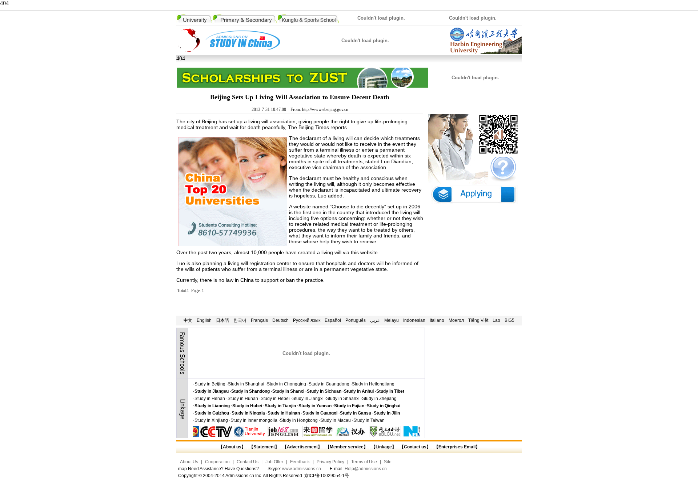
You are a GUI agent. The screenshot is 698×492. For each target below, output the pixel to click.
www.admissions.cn (301, 468)
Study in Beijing (209, 384)
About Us (189, 461)
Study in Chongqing (286, 384)
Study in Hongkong (299, 420)
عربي (375, 320)
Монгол (456, 320)
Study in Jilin (387, 413)
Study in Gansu (355, 413)
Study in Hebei (275, 398)
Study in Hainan (284, 413)
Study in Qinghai (383, 405)
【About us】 (232, 446)
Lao (496, 320)
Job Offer (274, 461)
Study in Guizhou (211, 413)
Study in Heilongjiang (373, 384)
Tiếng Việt (478, 320)
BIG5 (509, 320)
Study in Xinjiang (211, 420)
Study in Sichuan (324, 391)
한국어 (239, 320)
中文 (188, 320)
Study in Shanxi (288, 391)
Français (259, 320)
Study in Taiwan (369, 420)
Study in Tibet (390, 391)
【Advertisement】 (302, 446)
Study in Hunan (243, 398)
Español (333, 320)
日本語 (222, 320)
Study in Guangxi (319, 413)
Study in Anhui (359, 391)
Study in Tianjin (280, 405)
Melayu (391, 320)
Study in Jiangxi (308, 398)
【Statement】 (264, 446)
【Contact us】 (414, 446)
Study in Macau (335, 420)
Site (388, 461)
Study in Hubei (247, 405)
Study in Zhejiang (379, 398)
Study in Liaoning (212, 405)
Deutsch (280, 320)
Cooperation (217, 461)
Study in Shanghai (246, 384)
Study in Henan (209, 398)
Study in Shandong (250, 391)
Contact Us (247, 461)
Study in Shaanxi (343, 398)
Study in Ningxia (248, 413)
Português (355, 320)
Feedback (300, 461)
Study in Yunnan (315, 405)
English (204, 320)
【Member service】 (346, 446)
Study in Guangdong (329, 384)
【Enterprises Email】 (457, 446)
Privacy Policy (330, 461)
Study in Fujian (349, 405)
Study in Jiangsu (211, 391)
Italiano (437, 320)
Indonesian (414, 320)
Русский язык (306, 320)
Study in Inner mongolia (253, 420)
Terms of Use (364, 461)
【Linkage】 (383, 446)
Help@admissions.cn (366, 468)
